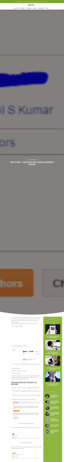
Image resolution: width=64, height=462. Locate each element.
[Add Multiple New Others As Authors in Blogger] (26, 391)
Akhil (28, 159)
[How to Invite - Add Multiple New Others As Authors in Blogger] (26, 360)
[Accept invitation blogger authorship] (26, 419)
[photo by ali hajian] (52, 377)
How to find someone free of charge (54, 426)
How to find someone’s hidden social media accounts (53, 384)
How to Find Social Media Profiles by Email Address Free (53, 353)
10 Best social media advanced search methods (54, 431)
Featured (34, 8)
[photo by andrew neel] (52, 361)
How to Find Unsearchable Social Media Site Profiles (54, 419)
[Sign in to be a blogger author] (26, 439)
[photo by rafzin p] (52, 345)
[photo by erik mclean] (52, 329)
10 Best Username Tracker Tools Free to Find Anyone (52, 337)
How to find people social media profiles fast (52, 368)
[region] (16, 453)
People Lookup (22, 8)
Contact (47, 8)
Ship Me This (31, 5)
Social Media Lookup (41, 8)
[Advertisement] (26, 336)
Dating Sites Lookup (33, 159)
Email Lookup (29, 8)
